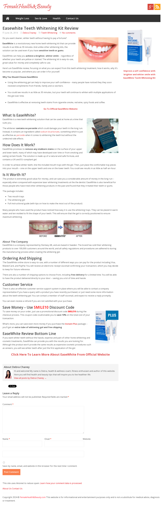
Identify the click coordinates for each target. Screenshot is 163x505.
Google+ (151, 7)
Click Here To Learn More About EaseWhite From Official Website (60, 354)
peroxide (20, 135)
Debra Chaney (29, 32)
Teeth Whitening (49, 32)
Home (8, 18)
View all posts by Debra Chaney (30, 378)
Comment (8, 404)
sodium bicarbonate (49, 131)
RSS (157, 7)
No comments (69, 32)
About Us (7, 488)
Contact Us (72, 18)
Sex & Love (41, 18)
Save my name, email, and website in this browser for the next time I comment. (40, 466)
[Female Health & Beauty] (27, 7)
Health (56, 18)
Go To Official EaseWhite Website (61, 108)
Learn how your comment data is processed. (61, 483)
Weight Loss (22, 18)
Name (6, 439)
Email (48, 439)
